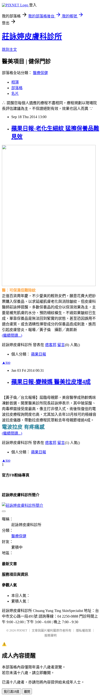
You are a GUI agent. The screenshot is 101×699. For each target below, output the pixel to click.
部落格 (17, 88)
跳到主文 (9, 50)
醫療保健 (40, 73)
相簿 (15, 82)
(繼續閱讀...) (12, 335)
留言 (61, 345)
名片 (15, 94)
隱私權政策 (83, 630)
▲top (6, 362)
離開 (27, 691)
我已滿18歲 (11, 691)
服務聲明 (50, 635)
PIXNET (22, 630)
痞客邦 (50, 345)
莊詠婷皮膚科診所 (32, 36)
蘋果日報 (38, 354)
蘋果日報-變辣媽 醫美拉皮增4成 (51, 382)
